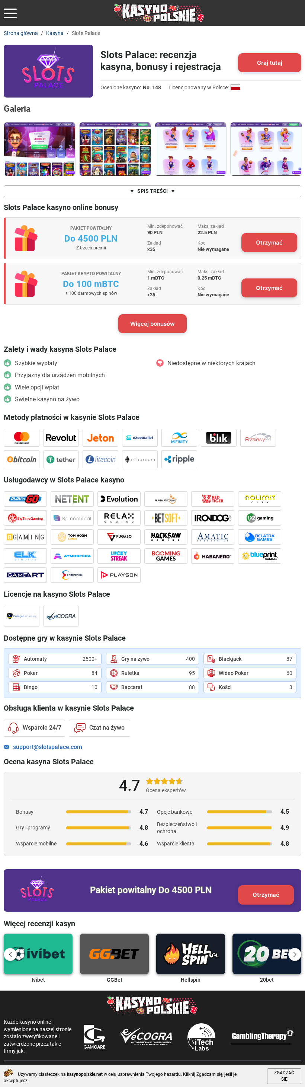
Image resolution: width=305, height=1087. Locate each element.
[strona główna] (40, 149)
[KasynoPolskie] (159, 13)
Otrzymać (269, 242)
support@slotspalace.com (47, 747)
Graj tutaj (269, 62)
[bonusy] (191, 149)
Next (294, 954)
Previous (10, 954)
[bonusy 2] (266, 149)
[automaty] (115, 149)
